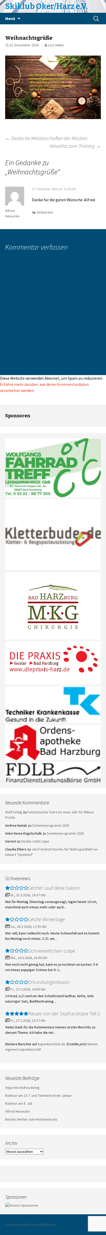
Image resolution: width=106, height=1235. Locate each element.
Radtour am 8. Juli (18, 1103)
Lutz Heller (56, 45)
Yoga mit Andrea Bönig (22, 1087)
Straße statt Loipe (35, 841)
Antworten (45, 212)
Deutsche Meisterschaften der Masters (46, 138)
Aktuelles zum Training (75, 146)
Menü (10, 18)
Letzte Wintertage (46, 919)
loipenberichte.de (51, 1044)
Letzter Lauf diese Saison (54, 888)
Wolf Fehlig (13, 812)
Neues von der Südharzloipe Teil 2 (64, 1013)
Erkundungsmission (49, 982)
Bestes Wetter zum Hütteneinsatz (31, 1119)
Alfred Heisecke (17, 1111)
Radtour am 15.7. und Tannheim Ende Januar (38, 1095)
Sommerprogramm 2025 (50, 825)
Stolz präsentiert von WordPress (30, 1224)
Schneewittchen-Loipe (51, 950)
